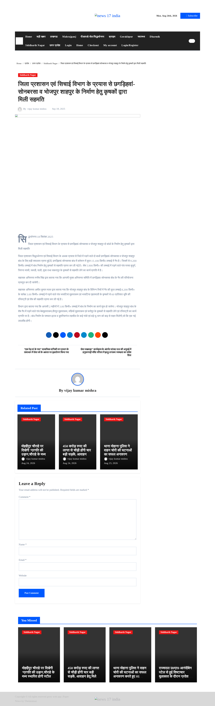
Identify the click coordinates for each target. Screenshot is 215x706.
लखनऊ (54, 36)
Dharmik (155, 36)
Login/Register (130, 45)
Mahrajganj (69, 36)
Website (23, 575)
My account (110, 45)
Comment (24, 497)
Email (22, 560)
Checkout (93, 45)
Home (28, 36)
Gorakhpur (126, 36)
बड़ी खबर (41, 36)
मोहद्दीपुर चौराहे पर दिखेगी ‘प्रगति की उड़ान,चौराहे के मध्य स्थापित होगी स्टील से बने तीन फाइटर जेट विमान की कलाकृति (38, 676)
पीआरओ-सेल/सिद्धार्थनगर (92, 36)
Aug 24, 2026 (28, 463)
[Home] (19, 41)
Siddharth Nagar (35, 45)
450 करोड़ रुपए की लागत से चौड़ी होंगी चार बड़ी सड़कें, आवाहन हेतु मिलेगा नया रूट (77, 452)
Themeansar (31, 701)
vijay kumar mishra (36, 109)
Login (68, 45)
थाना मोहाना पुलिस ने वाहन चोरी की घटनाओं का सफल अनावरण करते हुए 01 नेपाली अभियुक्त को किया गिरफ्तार (129, 676)
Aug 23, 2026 (111, 463)
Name (23, 544)
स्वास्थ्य (141, 36)
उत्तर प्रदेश (55, 45)
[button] (198, 41)
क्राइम (112, 36)
